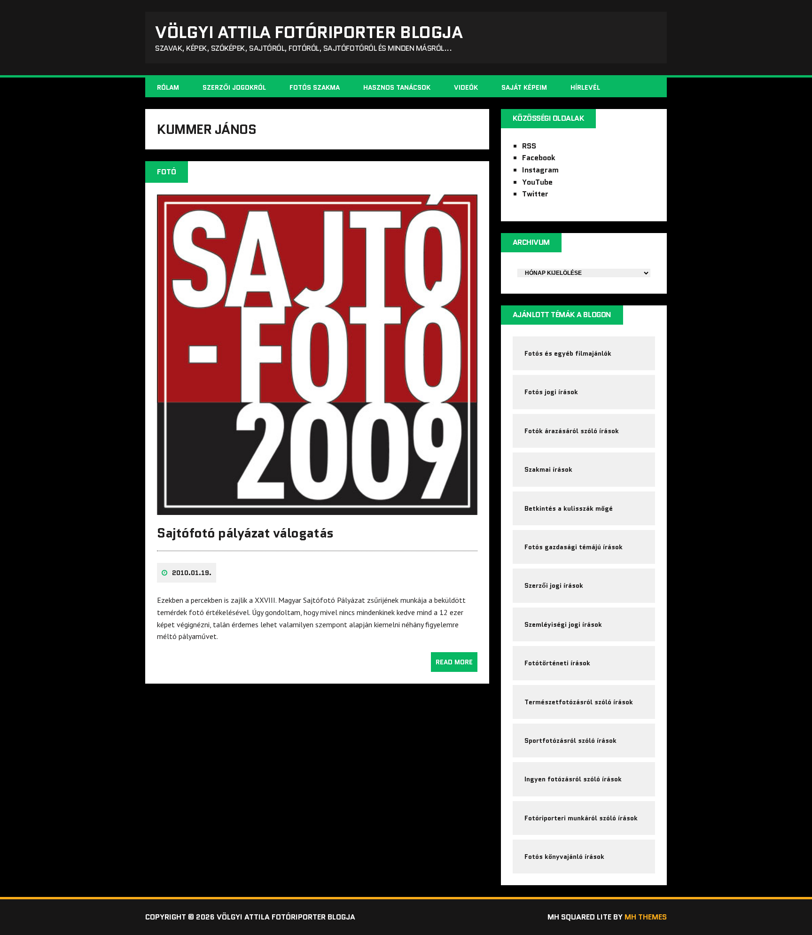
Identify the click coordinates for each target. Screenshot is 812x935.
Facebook (538, 157)
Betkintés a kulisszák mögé (568, 508)
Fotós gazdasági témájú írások (573, 547)
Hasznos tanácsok (396, 87)
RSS (529, 145)
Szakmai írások (548, 469)
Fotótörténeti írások (557, 663)
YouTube (537, 182)
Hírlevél (585, 87)
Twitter (535, 193)
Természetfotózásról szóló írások (578, 702)
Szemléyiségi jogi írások (563, 624)
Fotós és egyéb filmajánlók (567, 353)
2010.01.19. (191, 572)
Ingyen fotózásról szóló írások (573, 779)
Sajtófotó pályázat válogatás (245, 532)
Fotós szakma (314, 87)
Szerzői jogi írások (553, 585)
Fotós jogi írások (551, 392)
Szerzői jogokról (234, 87)
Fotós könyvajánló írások (564, 856)
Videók (466, 87)
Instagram (540, 169)
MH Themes (646, 917)
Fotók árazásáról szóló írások (571, 431)
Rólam (168, 87)
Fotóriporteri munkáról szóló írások (581, 818)
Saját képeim (524, 87)
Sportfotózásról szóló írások (570, 740)
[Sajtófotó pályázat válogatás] (317, 508)
